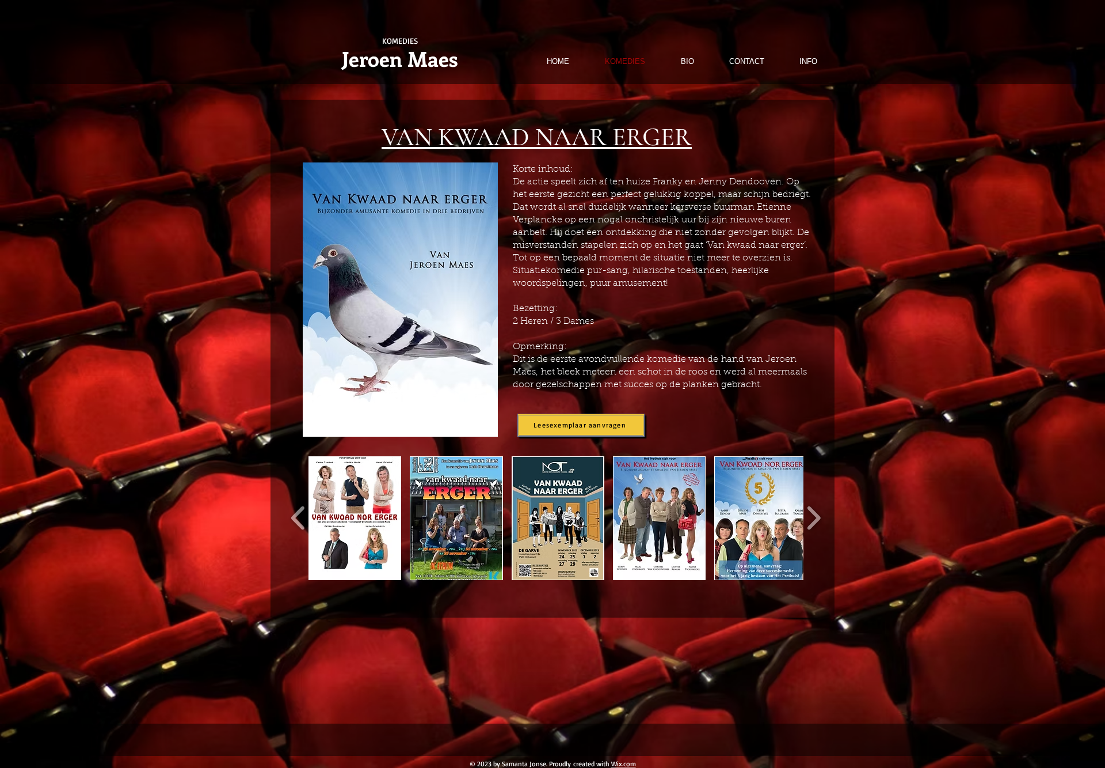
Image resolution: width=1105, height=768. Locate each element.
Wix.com (623, 763)
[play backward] (298, 518)
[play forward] (813, 518)
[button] (354, 518)
